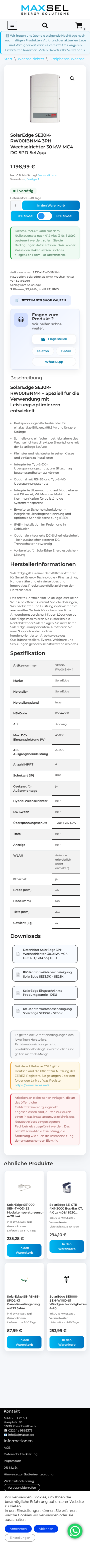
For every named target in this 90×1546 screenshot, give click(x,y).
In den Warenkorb (51, 205)
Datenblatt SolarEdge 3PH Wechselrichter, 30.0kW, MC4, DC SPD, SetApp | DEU (45, 954)
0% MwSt (11, 1467)
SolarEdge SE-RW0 (40, 276)
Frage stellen (57, 339)
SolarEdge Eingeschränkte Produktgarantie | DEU (42, 993)
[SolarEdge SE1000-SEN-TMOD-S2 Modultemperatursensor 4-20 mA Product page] (24, 1187)
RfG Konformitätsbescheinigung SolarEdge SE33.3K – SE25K (47, 974)
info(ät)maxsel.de (21, 1434)
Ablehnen (46, 1529)
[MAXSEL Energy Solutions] (45, 9)
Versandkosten (48, 175)
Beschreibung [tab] (26, 378)
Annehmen (18, 1529)
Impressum (12, 1461)
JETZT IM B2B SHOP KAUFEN (40, 300)
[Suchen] (45, 25)
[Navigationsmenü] (12, 25)
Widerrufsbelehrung (19, 1481)
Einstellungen (28, 1510)
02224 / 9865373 (20, 1430)
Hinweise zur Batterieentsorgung (29, 1474)
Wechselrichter (31, 59)
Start (8, 59)
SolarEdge (34, 285)
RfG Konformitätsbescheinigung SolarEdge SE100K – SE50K (47, 1011)
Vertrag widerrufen (22, 1487)
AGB (7, 1447)
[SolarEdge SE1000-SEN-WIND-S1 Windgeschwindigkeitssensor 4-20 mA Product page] (66, 1279)
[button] (72, 78)
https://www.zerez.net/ (32, 1085)
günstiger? (31, 179)
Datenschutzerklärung (21, 1454)
